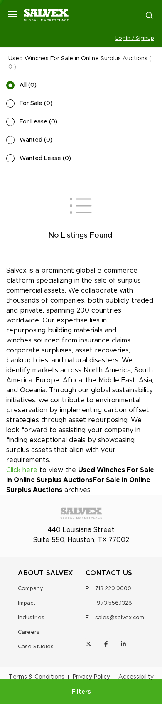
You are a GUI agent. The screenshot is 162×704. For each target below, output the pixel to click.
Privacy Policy (91, 677)
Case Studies (36, 647)
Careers (28, 632)
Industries (31, 617)
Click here (21, 470)
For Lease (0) (38, 122)
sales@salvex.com (119, 617)
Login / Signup (134, 38)
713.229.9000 (113, 588)
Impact (26, 603)
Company (30, 588)
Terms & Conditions (36, 677)
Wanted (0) (36, 140)
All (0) (28, 85)
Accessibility (136, 677)
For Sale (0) (36, 103)
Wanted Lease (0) (45, 158)
